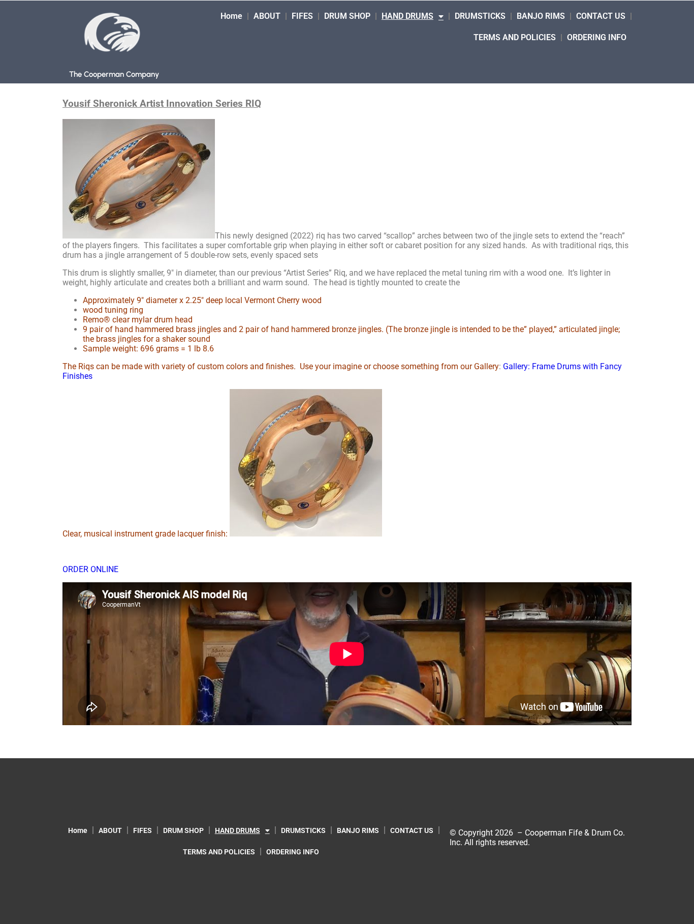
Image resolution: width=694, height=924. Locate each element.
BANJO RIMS (541, 16)
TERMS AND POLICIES (515, 37)
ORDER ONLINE (90, 569)
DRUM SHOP (347, 16)
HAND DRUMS (407, 16)
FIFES (302, 16)
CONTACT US (600, 16)
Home (231, 16)
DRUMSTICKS (480, 16)
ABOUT (267, 16)
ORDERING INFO (596, 37)
